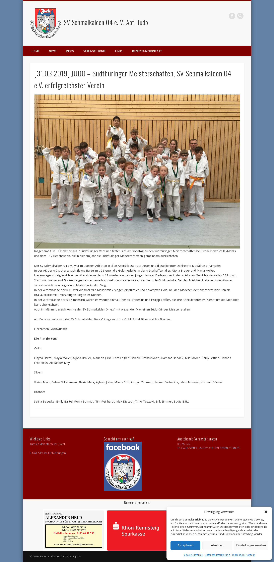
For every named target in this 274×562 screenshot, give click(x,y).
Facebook (232, 16)
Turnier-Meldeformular (43, 444)
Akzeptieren (185, 545)
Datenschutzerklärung (217, 555)
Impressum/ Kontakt (243, 555)
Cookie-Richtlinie (193, 555)
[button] (266, 512)
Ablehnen (217, 545)
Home (35, 51)
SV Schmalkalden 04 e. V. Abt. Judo (105, 22)
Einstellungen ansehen (251, 545)
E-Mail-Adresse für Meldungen (48, 453)
